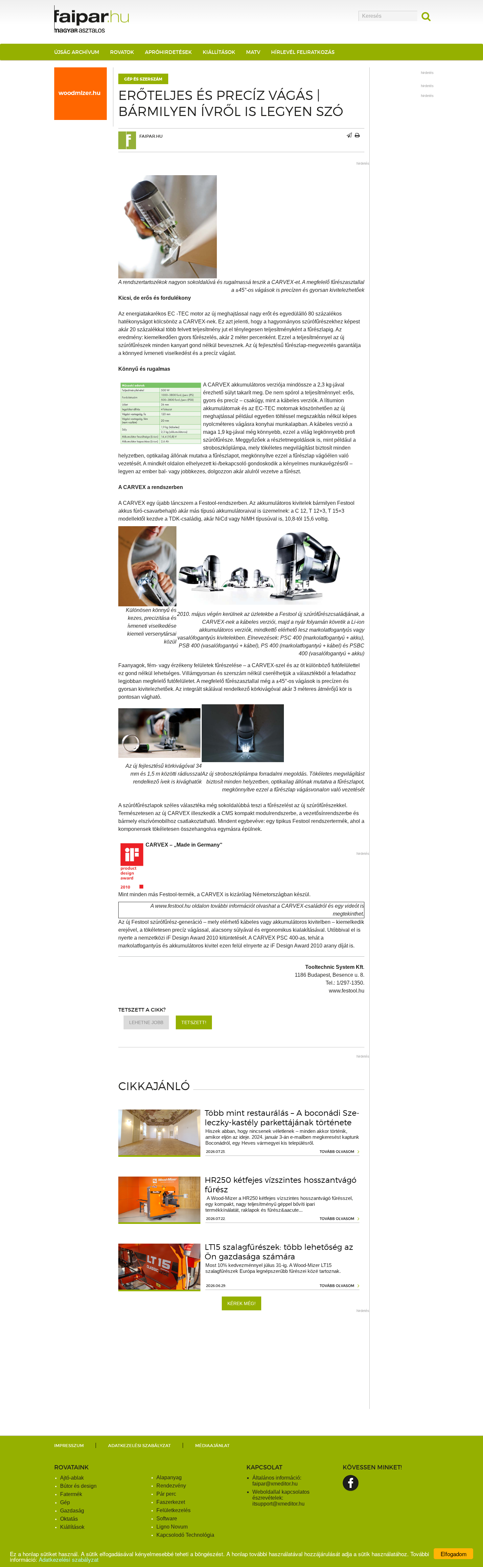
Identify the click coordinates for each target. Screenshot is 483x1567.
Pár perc (166, 1494)
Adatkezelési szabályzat (69, 1559)
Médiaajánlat (212, 1445)
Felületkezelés (173, 1510)
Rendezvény (171, 1485)
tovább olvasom (337, 1151)
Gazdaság (72, 1510)
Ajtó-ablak (72, 1478)
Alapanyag (169, 1477)
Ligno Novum (172, 1527)
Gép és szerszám (143, 79)
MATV (253, 52)
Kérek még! (241, 1303)
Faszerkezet (170, 1502)
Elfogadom (454, 1554)
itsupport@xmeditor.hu (278, 1504)
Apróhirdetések (168, 52)
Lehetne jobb (146, 1022)
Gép (65, 1502)
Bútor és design (78, 1486)
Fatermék (71, 1494)
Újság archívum (76, 52)
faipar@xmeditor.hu (275, 1483)
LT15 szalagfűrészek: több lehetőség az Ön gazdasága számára (279, 1251)
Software (166, 1518)
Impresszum (69, 1445)
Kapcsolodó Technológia (185, 1535)
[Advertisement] (241, 1363)
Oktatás (69, 1519)
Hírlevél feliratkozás (302, 52)
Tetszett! (193, 1022)
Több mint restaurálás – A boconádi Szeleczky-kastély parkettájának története (282, 1117)
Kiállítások (219, 52)
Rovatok (122, 52)
